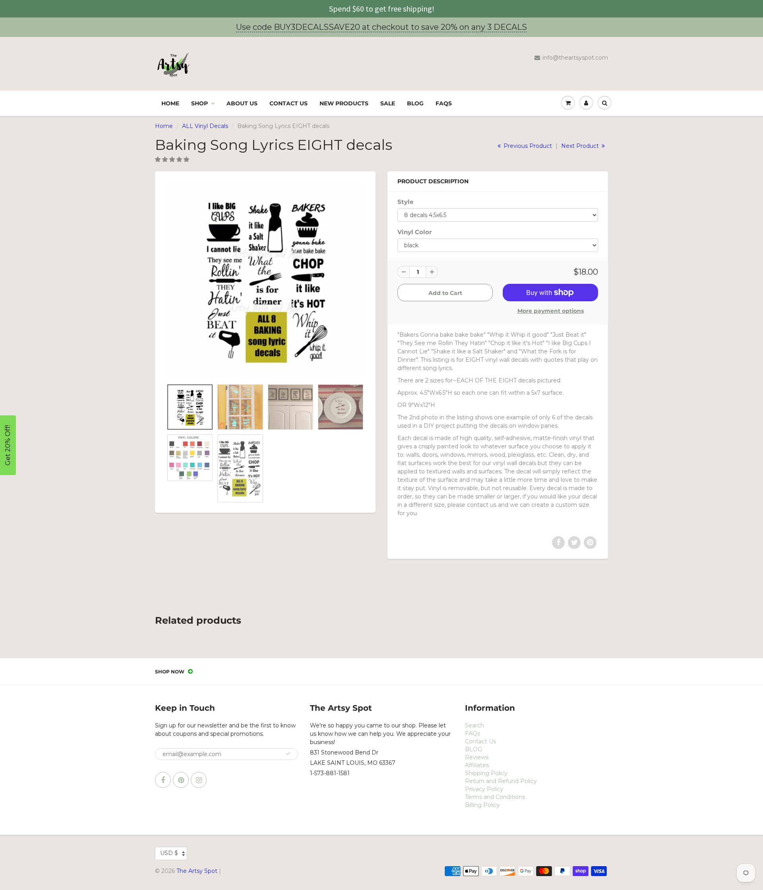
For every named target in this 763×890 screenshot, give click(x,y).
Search (474, 725)
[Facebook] (163, 780)
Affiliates (477, 765)
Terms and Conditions (495, 797)
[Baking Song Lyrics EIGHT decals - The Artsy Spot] (265, 279)
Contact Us (288, 103)
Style (405, 202)
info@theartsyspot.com (575, 57)
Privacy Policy (484, 789)
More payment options (550, 310)
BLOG (415, 103)
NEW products (344, 103)
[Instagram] (199, 780)
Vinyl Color (414, 232)
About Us (242, 103)
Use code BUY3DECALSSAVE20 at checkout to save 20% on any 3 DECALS (381, 27)
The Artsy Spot (196, 870)
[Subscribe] (288, 753)
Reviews (476, 757)
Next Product (580, 145)
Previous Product (527, 145)
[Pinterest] (181, 780)
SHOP (199, 103)
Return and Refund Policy (501, 781)
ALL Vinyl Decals (205, 126)
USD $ (169, 853)
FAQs (444, 103)
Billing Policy (482, 805)
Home (170, 103)
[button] (173, 159)
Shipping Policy (486, 773)
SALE (387, 103)
